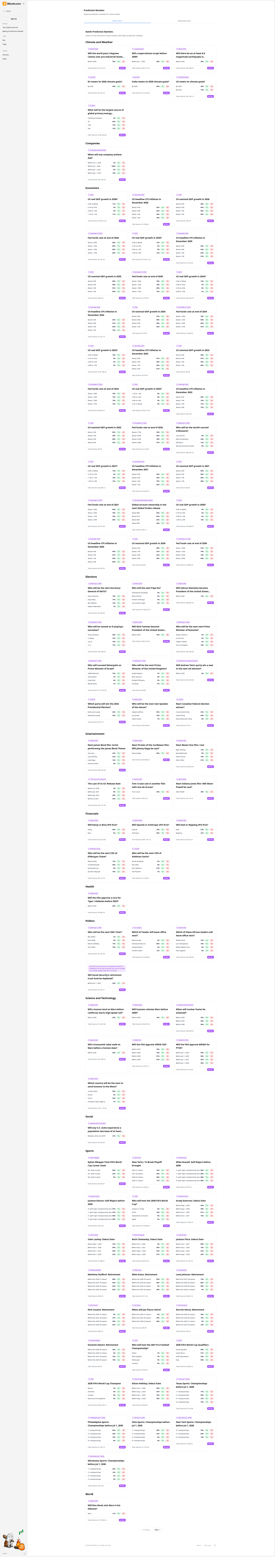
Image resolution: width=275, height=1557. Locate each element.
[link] (11, 3)
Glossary (6, 55)
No (123, 61)
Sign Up (14, 19)
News (5, 59)
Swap (4, 44)
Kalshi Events (117, 21)
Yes (119, 61)
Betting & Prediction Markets (13, 31)
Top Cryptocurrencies (10, 27)
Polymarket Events (184, 21)
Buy (4, 40)
